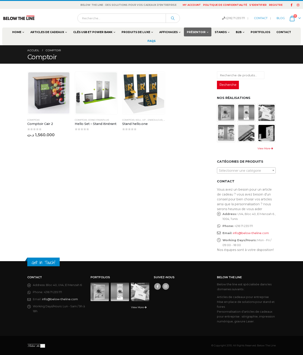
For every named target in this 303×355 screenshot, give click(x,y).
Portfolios (260, 32)
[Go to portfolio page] (226, 112)
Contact (283, 32)
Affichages (168, 32)
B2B (239, 32)
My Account (192, 4)
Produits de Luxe (136, 32)
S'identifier (258, 4)
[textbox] (246, 171)
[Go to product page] (48, 93)
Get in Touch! (43, 262)
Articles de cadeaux (47, 32)
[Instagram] (298, 5)
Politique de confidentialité (225, 4)
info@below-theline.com (251, 233)
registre (276, 4)
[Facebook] (292, 5)
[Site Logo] (18, 18)
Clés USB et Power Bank (92, 32)
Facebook (157, 286)
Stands (221, 32)
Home (16, 32)
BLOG (281, 18)
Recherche (227, 85)
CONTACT (261, 18)
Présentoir (196, 32)
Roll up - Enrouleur (149, 119)
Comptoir (33, 119)
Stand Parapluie (98, 119)
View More (264, 148)
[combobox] (246, 170)
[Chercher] (173, 18)
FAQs (151, 41)
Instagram (165, 286)
